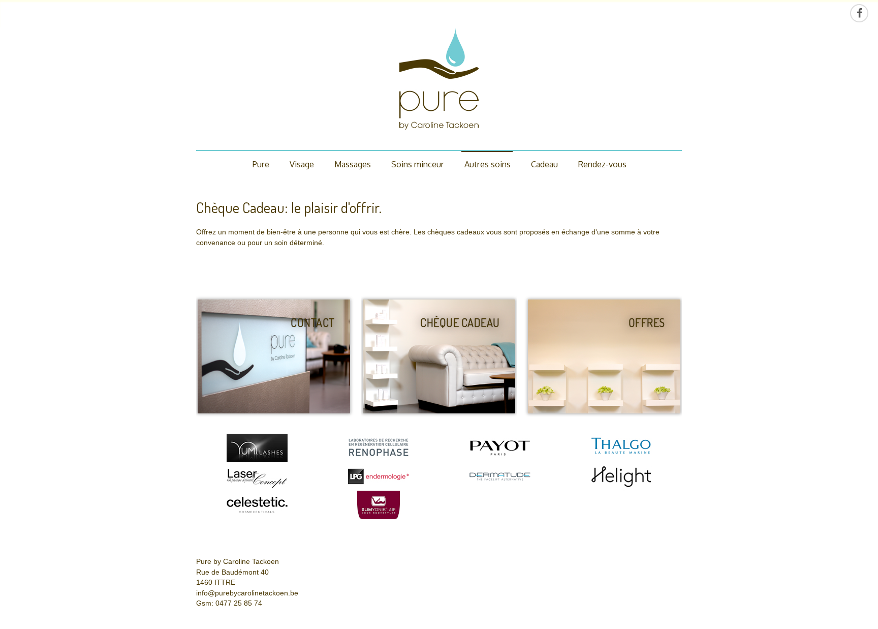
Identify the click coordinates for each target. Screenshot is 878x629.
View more (274, 356)
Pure (261, 164)
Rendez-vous (602, 164)
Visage (302, 164)
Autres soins (487, 164)
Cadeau (544, 164)
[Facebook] (859, 13)
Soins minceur (417, 164)
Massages (352, 164)
